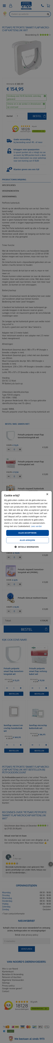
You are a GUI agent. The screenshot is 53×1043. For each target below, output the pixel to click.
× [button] (47, 494)
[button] (27, 546)
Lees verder (36, 526)
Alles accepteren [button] (27, 533)
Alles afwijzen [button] (27, 540)
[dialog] (26, 521)
